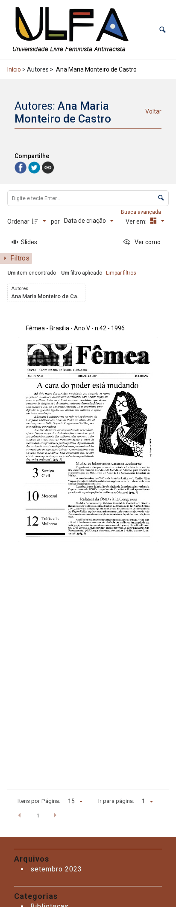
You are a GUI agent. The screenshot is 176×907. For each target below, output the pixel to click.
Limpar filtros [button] (121, 273)
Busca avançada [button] (141, 212)
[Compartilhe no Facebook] (21, 167)
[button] (162, 29)
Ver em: (137, 221)
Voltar (153, 111)
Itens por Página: (39, 800)
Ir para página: (116, 800)
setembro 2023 (56, 869)
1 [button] (38, 815)
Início (14, 69)
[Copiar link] (48, 168)
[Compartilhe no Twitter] (35, 167)
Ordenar (18, 221)
